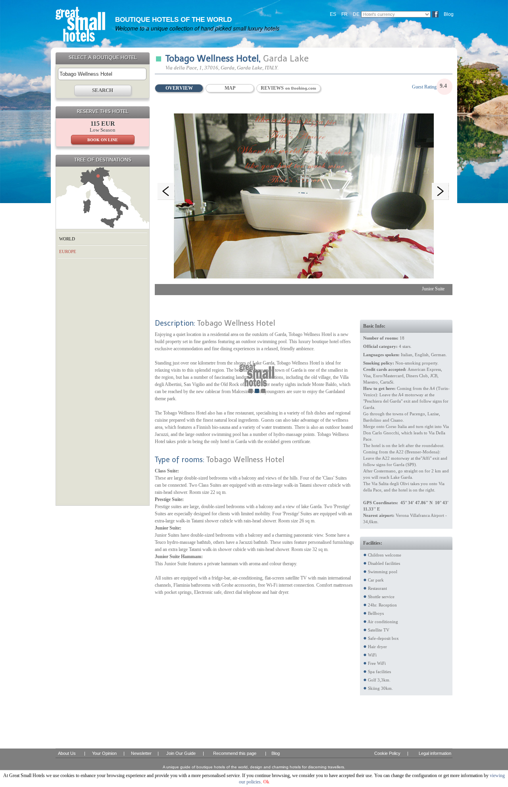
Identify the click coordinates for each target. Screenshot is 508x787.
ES (333, 14)
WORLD (67, 238)
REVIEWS (273, 88)
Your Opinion (104, 753)
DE (356, 14)
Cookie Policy (387, 753)
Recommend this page (234, 753)
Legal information (435, 753)
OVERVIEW (179, 88)
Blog (449, 14)
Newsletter (141, 753)
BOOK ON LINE (102, 140)
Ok (266, 782)
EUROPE (67, 251)
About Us (67, 753)
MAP (230, 88)
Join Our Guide (181, 753)
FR (344, 14)
